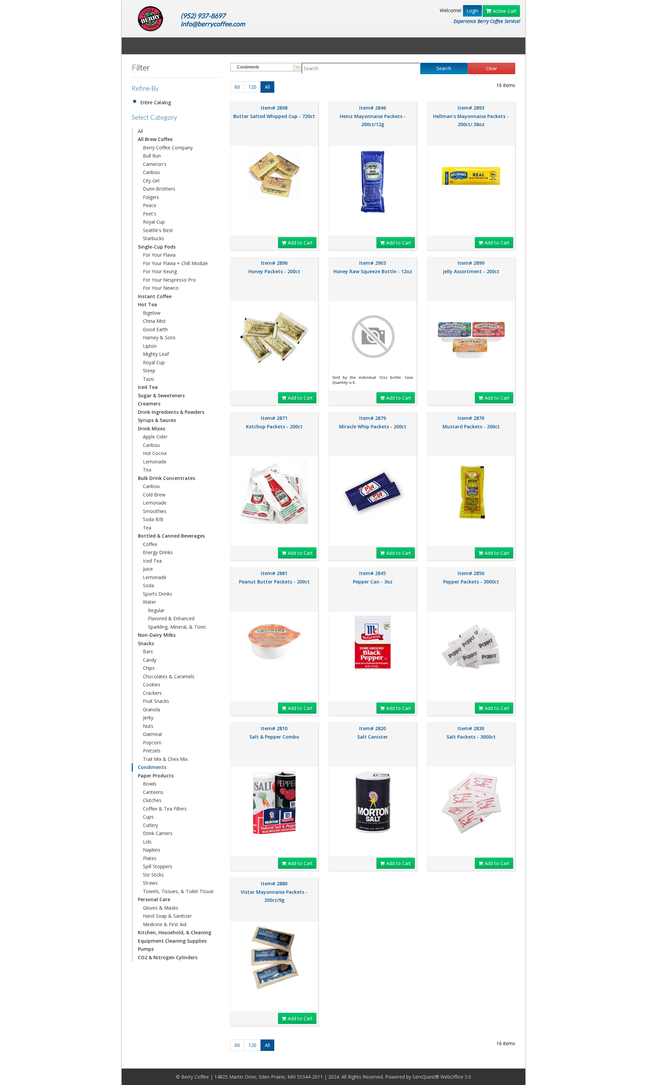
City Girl (151, 180)
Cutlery (150, 825)
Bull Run (152, 155)
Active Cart (505, 11)
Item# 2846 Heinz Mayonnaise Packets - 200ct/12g (373, 116)
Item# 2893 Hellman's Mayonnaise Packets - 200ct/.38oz (471, 116)
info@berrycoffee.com (213, 24)
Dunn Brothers (159, 188)
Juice (148, 569)
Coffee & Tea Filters (165, 808)
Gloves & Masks (160, 908)
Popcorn (152, 742)
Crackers (152, 693)
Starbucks (153, 238)
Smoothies (154, 511)
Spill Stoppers (157, 866)
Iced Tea (152, 561)
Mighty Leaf (156, 354)
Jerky (148, 717)
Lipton (150, 346)
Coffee (150, 544)
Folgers (151, 197)
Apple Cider (155, 436)
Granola (151, 709)
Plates (149, 858)
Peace (149, 205)
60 (237, 87)
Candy (149, 660)
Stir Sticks (153, 875)
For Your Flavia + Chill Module (175, 263)
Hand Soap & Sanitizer (167, 916)
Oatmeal (152, 734)
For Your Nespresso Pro (169, 280)
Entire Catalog (155, 102)
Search (443, 68)
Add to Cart (300, 242)
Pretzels (151, 750)
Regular (156, 610)
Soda (148, 585)
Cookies (151, 684)
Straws (150, 883)
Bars (148, 651)
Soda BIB (153, 519)
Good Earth (155, 329)
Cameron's (154, 164)
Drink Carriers (158, 833)
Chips (149, 668)
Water (149, 602)
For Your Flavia (159, 255)
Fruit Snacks (156, 701)
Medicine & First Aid (164, 924)
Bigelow (151, 313)
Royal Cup (154, 222)
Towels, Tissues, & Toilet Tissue (178, 891)
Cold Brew (154, 494)
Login (472, 10)
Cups (148, 816)
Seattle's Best (158, 230)
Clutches (152, 800)
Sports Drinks (157, 594)
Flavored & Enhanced (171, 618)
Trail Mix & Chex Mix (165, 759)
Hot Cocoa (154, 453)
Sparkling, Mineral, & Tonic (177, 627)
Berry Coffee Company (168, 147)
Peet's (149, 213)
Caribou (151, 172)
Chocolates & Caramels (168, 676)
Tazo (148, 379)
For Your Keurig (160, 271)
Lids (147, 841)
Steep (149, 370)
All (140, 131)
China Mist (154, 321)
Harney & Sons (159, 337)
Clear (491, 68)
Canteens (153, 792)
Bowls (149, 783)
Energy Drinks (158, 552)
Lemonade (154, 461)
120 (252, 87)
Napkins (151, 850)
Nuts (148, 726)
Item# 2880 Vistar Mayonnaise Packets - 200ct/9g (274, 891)
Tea (147, 469)
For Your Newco (161, 288)
